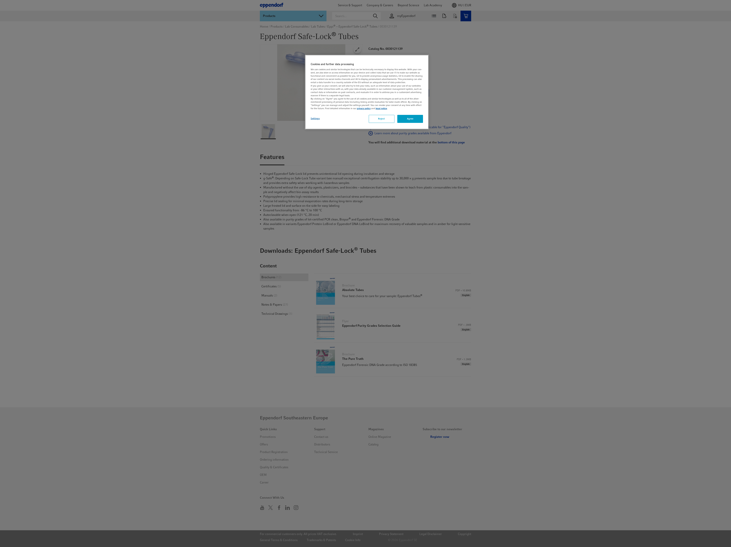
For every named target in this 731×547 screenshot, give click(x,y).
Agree (410, 118)
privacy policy (364, 108)
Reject (381, 118)
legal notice (381, 108)
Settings (315, 118)
